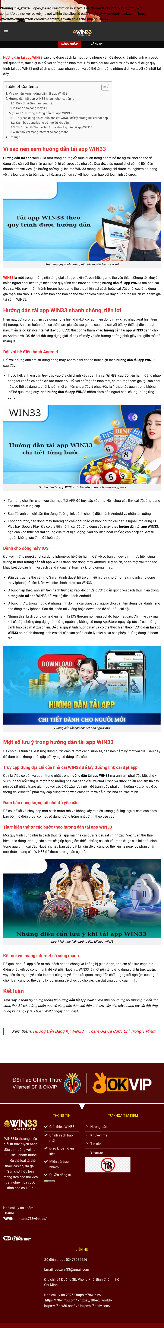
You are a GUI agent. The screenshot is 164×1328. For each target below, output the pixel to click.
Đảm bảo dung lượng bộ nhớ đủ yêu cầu (42, 122)
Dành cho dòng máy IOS (32, 108)
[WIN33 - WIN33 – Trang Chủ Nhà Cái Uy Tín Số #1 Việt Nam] (82, 31)
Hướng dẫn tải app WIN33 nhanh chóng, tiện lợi (42, 99)
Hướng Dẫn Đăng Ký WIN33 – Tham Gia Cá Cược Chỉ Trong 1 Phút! (94, 1031)
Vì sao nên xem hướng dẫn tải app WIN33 (38, 93)
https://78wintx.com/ (61, 1300)
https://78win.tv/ (88, 1295)
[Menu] (5, 31)
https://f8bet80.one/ (59, 1306)
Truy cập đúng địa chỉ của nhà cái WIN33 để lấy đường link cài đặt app (62, 118)
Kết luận (14, 137)
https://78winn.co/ (33, 1219)
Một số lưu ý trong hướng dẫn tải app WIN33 (40, 113)
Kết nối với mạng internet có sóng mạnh (42, 132)
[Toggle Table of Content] (103, 87)
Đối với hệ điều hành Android (35, 103)
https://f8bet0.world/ (95, 1300)
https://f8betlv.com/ (95, 1306)
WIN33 (8, 278)
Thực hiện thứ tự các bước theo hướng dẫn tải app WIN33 (54, 127)
